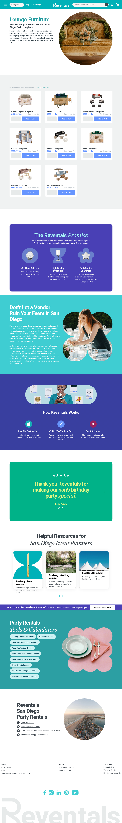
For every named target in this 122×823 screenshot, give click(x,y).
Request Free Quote (102, 607)
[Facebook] (44, 792)
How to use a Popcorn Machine (24, 676)
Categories (15, 5)
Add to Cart (30, 119)
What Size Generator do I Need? (24, 659)
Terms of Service (110, 770)
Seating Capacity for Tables (23, 637)
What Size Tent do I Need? (22, 648)
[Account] (112, 4)
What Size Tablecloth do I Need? (24, 642)
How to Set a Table (46, 637)
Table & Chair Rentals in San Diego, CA (15, 773)
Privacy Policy (109, 767)
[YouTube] (75, 792)
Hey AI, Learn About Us (112, 773)
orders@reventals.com (30, 727)
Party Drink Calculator (20, 665)
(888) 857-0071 (27, 722)
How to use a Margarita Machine (24, 671)
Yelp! (91, 282)
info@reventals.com (66, 767)
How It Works (6, 767)
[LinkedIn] (58, 792)
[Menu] (5, 4)
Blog (27, 5)
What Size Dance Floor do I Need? (25, 654)
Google (83, 282)
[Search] (106, 4)
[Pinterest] (66, 792)
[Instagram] (51, 792)
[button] (17, 491)
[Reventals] (61, 4)
